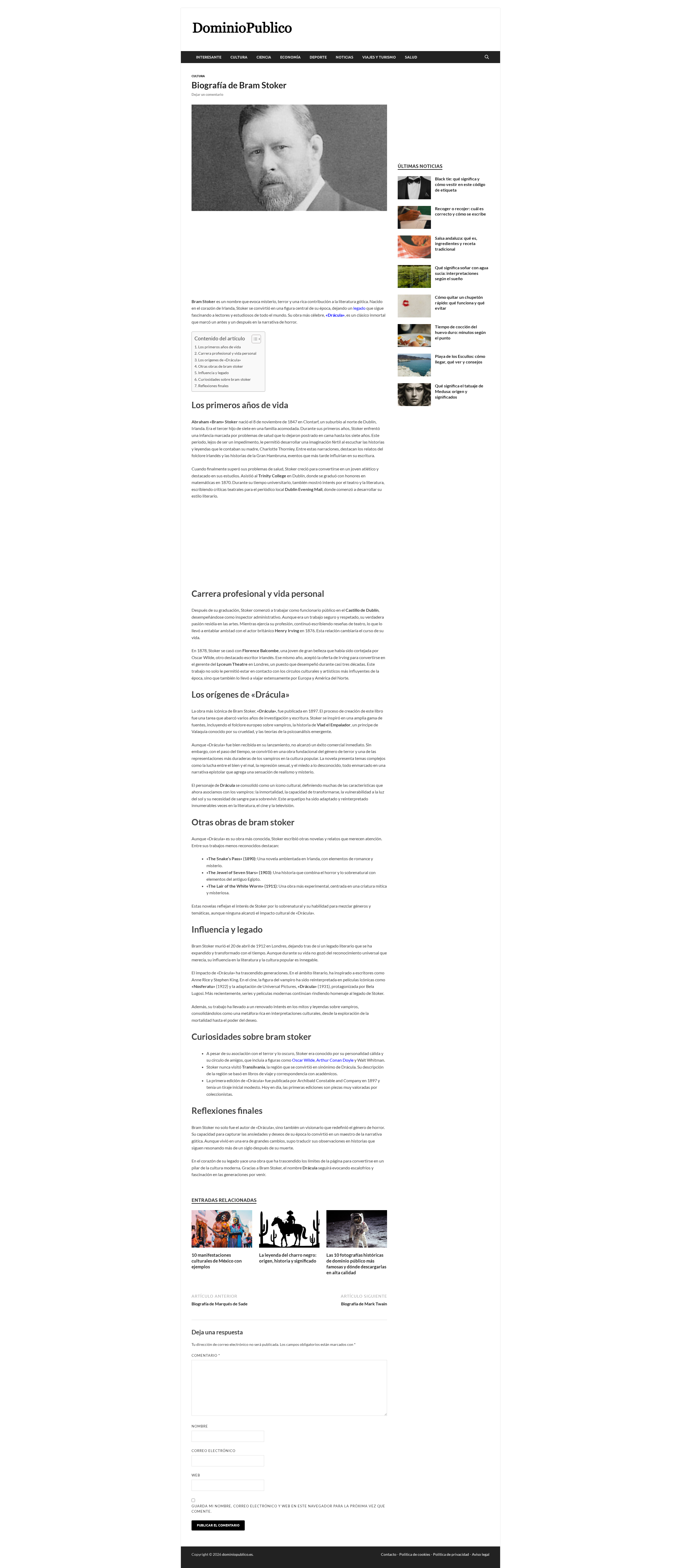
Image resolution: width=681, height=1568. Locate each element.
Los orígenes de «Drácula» (219, 360)
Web (196, 1475)
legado (359, 308)
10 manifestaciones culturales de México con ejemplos (217, 1260)
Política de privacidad (451, 1554)
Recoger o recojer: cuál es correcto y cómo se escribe (460, 211)
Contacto (388, 1554)
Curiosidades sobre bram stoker (224, 379)
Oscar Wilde (303, 1059)
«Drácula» (335, 314)
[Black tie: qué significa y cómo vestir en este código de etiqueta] (414, 179)
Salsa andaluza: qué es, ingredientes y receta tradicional (456, 243)
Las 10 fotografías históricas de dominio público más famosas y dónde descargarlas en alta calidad (356, 1263)
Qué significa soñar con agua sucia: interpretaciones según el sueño (461, 273)
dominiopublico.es (237, 1554)
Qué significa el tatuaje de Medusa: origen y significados (459, 391)
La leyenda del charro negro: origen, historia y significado (288, 1258)
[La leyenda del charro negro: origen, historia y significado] (289, 1230)
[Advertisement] (289, 258)
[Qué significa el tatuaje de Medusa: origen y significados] (414, 386)
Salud (411, 57)
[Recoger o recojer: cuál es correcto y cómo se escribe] (414, 209)
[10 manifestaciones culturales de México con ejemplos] (222, 1230)
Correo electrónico (213, 1451)
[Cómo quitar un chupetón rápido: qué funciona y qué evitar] (414, 297)
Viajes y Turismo (379, 57)
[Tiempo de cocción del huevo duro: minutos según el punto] (414, 327)
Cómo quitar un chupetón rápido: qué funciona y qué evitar (460, 303)
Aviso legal (480, 1554)
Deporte (318, 57)
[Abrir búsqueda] (487, 57)
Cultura (238, 57)
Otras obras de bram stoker (220, 366)
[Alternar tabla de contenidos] (254, 339)
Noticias (344, 57)
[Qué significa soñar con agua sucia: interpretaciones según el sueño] (414, 268)
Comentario (206, 1355)
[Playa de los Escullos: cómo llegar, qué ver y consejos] (414, 356)
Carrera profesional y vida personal (227, 353)
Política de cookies (414, 1554)
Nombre (200, 1426)
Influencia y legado (213, 372)
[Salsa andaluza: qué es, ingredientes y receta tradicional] (414, 238)
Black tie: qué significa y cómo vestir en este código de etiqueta (460, 184)
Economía (290, 57)
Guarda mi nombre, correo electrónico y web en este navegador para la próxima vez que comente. (288, 1508)
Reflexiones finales (213, 385)
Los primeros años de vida (219, 347)
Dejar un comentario (207, 94)
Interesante (208, 57)
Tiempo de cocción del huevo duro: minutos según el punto (460, 332)
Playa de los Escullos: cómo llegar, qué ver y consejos (460, 359)
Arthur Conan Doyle (335, 1059)
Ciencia (263, 57)
